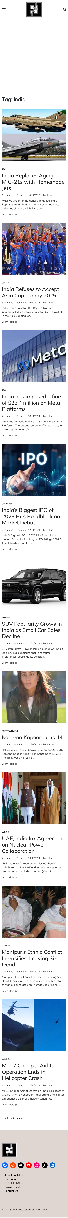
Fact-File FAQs (13, 1183)
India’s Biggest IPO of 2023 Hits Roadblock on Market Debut (31, 516)
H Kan (50, 416)
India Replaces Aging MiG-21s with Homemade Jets (33, 181)
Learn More (9, 214)
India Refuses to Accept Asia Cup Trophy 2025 (30, 292)
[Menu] (4, 9)
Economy (7, 503)
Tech (4, 169)
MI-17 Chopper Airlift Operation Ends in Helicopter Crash (27, 1071)
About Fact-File (14, 1175)
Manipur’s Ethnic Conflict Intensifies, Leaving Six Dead (32, 958)
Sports (6, 282)
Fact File (51, 744)
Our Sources (11, 1179)
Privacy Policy (13, 1186)
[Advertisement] (34, 54)
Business (6, 617)
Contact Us (11, 1190)
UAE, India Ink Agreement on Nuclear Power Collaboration (33, 844)
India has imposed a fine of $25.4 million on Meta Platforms (31, 402)
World (6, 832)
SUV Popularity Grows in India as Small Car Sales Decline (32, 630)
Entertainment (10, 731)
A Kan (50, 195)
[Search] (64, 9)
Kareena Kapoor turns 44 (32, 737)
